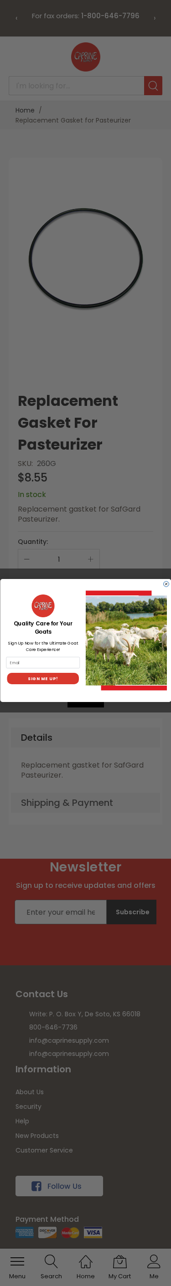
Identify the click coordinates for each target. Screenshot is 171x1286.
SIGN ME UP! (43, 678)
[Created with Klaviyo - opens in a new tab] (85, 704)
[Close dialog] (166, 584)
